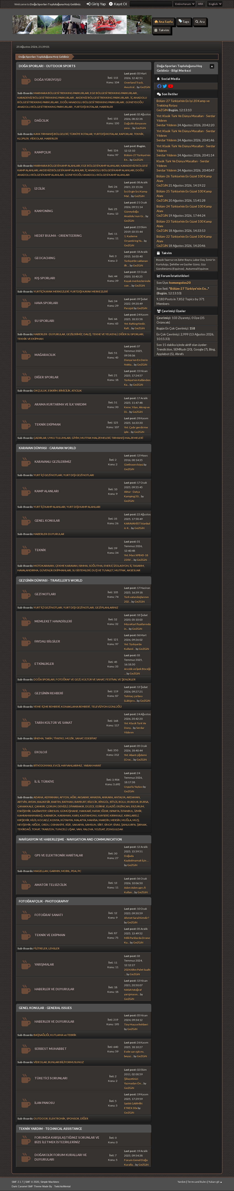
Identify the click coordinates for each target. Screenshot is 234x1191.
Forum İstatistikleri (175, 276)
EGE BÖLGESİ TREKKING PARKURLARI (113, 93)
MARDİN (104, 820)
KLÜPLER (23, 138)
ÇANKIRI (40, 806)
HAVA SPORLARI (46, 303)
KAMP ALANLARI (47, 491)
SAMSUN (90, 824)
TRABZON (47, 829)
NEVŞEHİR (24, 824)
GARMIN (54, 871)
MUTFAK (120, 570)
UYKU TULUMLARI (59, 438)
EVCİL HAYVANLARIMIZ (67, 765)
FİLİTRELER (40, 948)
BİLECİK (92, 802)
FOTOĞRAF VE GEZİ (68, 679)
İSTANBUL (127, 811)
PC (79, 871)
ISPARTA (114, 811)
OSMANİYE (57, 824)
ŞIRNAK (142, 824)
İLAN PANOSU (45, 1103)
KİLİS (33, 820)
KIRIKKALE (116, 815)
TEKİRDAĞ (24, 829)
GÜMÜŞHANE (69, 811)
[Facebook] (159, 86)
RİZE (68, 824)
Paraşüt (128, 308)
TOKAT (36, 829)
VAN (79, 829)
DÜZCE (89, 806)
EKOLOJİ (41, 752)
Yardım (182, 1181)
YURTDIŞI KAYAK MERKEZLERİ (89, 291)
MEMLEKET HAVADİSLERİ (53, 621)
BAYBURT (80, 802)
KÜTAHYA (67, 820)
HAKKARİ (85, 811)
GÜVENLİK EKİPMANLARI (55, 570)
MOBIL (65, 871)
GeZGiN (145, 87)
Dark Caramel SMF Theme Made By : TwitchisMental (41, 1186)
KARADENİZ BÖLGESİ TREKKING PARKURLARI (45, 97)
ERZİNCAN (123, 806)
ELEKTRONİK (57, 1118)
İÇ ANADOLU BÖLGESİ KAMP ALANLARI (109, 170)
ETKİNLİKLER (44, 664)
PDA (74, 871)
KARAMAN (64, 815)
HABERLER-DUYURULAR (49, 534)
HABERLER (106, 106)
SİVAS (116, 824)
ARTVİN (22, 802)
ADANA (38, 797)
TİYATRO (58, 738)
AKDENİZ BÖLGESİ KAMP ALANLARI (61, 170)
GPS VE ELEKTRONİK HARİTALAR (59, 855)
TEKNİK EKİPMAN (48, 424)
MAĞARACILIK (45, 355)
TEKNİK (139, 134)
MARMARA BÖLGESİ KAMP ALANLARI (57, 165)
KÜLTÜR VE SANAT (93, 679)
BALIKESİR (43, 802)
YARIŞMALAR (44, 964)
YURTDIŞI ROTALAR (86, 106)
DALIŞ (87, 334)
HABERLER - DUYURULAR (49, 334)
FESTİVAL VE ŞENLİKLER (121, 679)
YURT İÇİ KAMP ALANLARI (49, 507)
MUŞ (136, 820)
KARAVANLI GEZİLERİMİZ (53, 462)
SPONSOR (72, 1118)
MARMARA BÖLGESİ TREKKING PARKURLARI (61, 93)
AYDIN (32, 802)
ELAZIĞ (110, 806)
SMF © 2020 (32, 1181)
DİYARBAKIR (76, 806)
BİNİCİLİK (64, 390)
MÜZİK (69, 738)
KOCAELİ (43, 820)
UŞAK (71, 829)
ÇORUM (51, 806)
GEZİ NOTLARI (45, 594)
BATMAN (67, 802)
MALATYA (80, 820)
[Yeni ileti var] (25, 80)
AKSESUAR (133, 570)
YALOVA (88, 829)
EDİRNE (100, 806)
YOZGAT (99, 829)
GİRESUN (53, 811)
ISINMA (83, 565)
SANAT (79, 738)
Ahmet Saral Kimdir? (136, 918)
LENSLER (53, 948)
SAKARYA (78, 824)
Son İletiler (170, 94)
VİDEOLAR (36, 138)
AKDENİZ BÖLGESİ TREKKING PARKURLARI (102, 97)
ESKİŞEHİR (24, 811)
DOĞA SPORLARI (44, 679)
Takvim (166, 253)
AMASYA (95, 797)
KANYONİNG (44, 211)
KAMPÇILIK (43, 152)
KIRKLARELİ (131, 815)
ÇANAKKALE (25, 806)
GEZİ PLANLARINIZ (106, 607)
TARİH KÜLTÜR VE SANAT (53, 723)
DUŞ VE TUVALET (102, 570)
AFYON (64, 797)
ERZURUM (137, 806)
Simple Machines (49, 1181)
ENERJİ (108, 565)
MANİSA (92, 820)
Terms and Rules (197, 1181)
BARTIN (56, 802)
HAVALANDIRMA (27, 570)
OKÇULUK (40, 390)
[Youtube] (170, 86)
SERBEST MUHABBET (51, 1049)
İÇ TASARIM (137, 565)
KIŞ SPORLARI (45, 278)
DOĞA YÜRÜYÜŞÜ (48, 80)
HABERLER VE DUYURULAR (54, 989)
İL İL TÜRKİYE (44, 781)
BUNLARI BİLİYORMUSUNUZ (66, 1062)
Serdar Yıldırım (167, 125)
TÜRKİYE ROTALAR (81, 134)
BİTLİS (113, 802)
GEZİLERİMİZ (74, 334)
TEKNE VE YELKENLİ (104, 334)
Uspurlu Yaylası (133, 786)
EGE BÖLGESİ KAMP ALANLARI (100, 165)
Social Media (170, 79)
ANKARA (107, 797)
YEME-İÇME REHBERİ (47, 706)
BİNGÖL (103, 802)
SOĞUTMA (96, 565)
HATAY (96, 811)
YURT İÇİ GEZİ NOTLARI (48, 475)
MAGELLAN (41, 871)
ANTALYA (119, 797)
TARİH (48, 738)
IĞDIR (104, 811)
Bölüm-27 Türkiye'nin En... (189, 288)
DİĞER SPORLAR (46, 377)
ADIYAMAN (51, 797)
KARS (75, 815)
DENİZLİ (63, 806)
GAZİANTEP (39, 811)
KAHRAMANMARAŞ (30, 815)
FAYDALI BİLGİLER (47, 641)
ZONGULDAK (114, 829)
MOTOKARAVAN (44, 565)
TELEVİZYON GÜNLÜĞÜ (106, 706)
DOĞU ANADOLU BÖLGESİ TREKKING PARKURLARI (92, 102)
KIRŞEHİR (23, 820)
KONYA (54, 820)
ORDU (45, 824)
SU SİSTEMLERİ (81, 570)
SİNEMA (39, 738)
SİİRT (100, 824)
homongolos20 (180, 283)
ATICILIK (77, 390)
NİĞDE (36, 824)
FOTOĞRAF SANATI (49, 915)
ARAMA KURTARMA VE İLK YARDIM (60, 404)
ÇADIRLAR (40, 438)
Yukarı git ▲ (215, 1181)
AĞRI (73, 797)
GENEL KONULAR (47, 520)
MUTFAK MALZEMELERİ (95, 438)
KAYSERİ (103, 815)
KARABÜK (50, 815)
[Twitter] (164, 86)
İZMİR (137, 811)
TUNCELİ (60, 829)
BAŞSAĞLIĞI (41, 1035)
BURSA (144, 802)
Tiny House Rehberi (136, 1024)
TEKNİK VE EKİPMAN (30, 338)
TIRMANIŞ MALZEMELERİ (127, 438)
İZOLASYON (121, 565)
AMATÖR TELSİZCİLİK (51, 885)
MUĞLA (126, 820)
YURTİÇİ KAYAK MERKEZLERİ (51, 291)
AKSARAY (83, 797)
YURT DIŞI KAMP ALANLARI (83, 507)
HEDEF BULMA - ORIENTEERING (58, 235)
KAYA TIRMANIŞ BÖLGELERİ (51, 134)
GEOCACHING (45, 258)
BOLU (122, 802)
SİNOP (108, 824)
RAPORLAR (126, 134)
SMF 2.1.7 (17, 1181)
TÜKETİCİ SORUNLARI (51, 1078)
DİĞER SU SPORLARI (131, 334)
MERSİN (115, 820)
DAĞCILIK (42, 120)
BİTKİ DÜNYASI (43, 765)
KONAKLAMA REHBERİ (75, 706)
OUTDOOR (41, 1118)
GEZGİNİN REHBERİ (49, 693)
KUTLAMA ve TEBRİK (63, 1035)
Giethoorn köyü (133, 464)
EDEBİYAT (91, 738)
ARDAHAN (133, 797)
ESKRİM (53, 390)
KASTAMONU (88, 815)
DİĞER (84, 1118)
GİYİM (75, 438)
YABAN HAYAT (92, 765)
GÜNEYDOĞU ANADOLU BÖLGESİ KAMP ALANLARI (97, 175)
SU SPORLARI (44, 321)
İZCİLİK (40, 188)
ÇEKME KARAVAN (66, 565)
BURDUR (132, 802)
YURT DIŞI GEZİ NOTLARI (78, 475)
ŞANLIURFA (128, 824)
